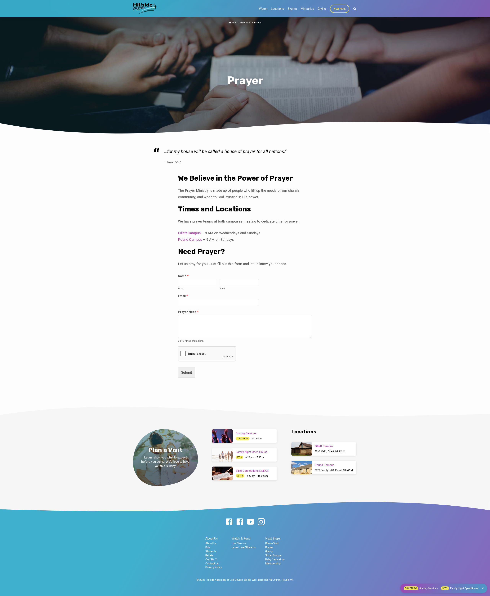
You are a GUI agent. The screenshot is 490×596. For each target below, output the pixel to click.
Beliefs (209, 555)
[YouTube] (250, 522)
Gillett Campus (189, 233)
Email (183, 296)
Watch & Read (241, 538)
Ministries (307, 9)
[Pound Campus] (301, 468)
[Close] (483, 588)
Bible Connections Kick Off (253, 470)
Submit (186, 372)
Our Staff (210, 559)
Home (232, 22)
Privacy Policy (213, 567)
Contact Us (212, 563)
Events (292, 9)
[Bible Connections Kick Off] (222, 473)
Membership (273, 563)
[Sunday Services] (222, 436)
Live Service (239, 543)
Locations (277, 9)
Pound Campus (190, 239)
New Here (339, 8)
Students (210, 551)
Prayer (257, 22)
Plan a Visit (271, 543)
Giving (322, 9)
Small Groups (273, 555)
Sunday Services (246, 433)
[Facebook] (229, 522)
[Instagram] (261, 522)
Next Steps (273, 538)
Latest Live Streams (244, 547)
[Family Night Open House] (222, 455)
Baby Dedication (275, 559)
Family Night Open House (251, 452)
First (180, 288)
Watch (263, 9)
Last (222, 288)
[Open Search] (355, 9)
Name (183, 276)
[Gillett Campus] (301, 449)
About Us (211, 538)
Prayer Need (188, 312)
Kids (207, 547)
